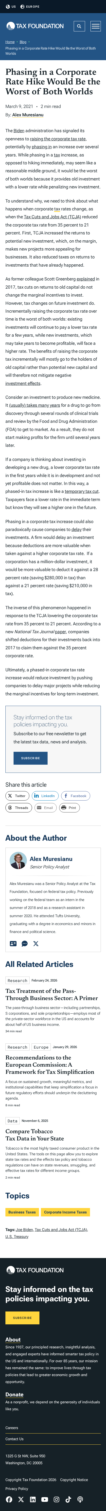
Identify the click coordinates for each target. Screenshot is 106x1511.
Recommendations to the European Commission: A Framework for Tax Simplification (49, 1065)
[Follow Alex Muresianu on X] (36, 943)
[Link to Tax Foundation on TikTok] (68, 1499)
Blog (23, 42)
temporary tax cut (82, 491)
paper (60, 631)
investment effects (22, 383)
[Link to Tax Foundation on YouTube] (45, 1499)
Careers (11, 1428)
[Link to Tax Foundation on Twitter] (21, 1499)
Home (10, 42)
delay (76, 529)
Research (17, 980)
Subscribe (30, 758)
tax (57, 154)
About (12, 1339)
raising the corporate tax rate (58, 138)
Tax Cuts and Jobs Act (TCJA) (52, 216)
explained (86, 278)
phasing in (42, 146)
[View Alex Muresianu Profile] (13, 943)
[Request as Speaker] (24, 943)
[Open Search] (79, 26)
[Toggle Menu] (96, 26)
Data (13, 1120)
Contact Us (14, 1439)
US (14, 6)
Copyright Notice (74, 1480)
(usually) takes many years (34, 405)
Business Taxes (22, 1212)
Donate (14, 1394)
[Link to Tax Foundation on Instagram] (56, 1499)
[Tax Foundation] (35, 26)
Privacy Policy (16, 1488)
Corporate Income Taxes (65, 1212)
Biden (19, 130)
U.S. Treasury (16, 1236)
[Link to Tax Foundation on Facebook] (9, 1499)
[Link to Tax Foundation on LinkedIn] (33, 1499)
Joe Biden (24, 1229)
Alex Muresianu (27, 114)
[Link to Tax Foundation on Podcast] (80, 1499)
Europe (32, 6)
